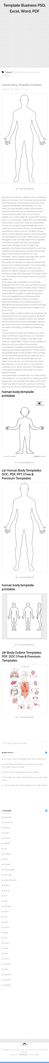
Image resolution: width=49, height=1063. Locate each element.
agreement (8, 817)
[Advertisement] (24, 42)
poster (6, 932)
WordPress (23, 1055)
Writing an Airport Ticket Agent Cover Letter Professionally (25, 759)
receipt (6, 943)
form (5, 896)
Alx (37, 1055)
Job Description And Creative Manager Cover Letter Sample (25, 785)
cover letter (8, 875)
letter (6, 901)
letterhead (7, 906)
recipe (6, 948)
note (5, 917)
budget (6, 833)
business (7, 838)
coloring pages (9, 870)
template (6, 89)
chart (6, 859)
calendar (7, 843)
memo (6, 912)
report (6, 953)
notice (6, 922)
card (5, 849)
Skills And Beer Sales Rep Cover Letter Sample (21, 772)
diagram (7, 885)
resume (7, 959)
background (8, 822)
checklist (7, 864)
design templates (10, 880)
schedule (7, 964)
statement (7, 974)
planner (7, 927)
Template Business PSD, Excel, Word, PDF (24, 8)
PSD (5, 938)
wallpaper (7, 985)
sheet (6, 969)
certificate (7, 854)
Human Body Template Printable (21, 84)
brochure (7, 828)
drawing (7, 891)
